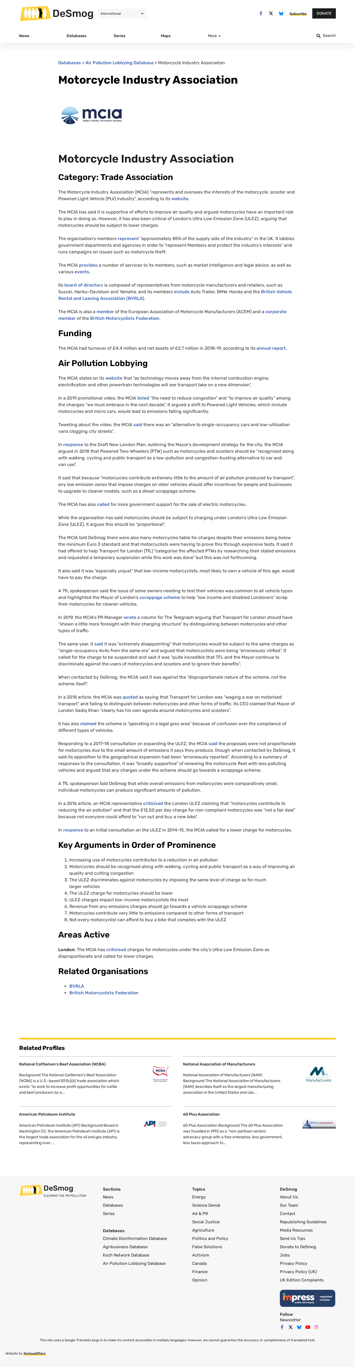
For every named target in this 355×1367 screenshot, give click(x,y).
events (82, 271)
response (73, 444)
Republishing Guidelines (303, 1221)
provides (88, 265)
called (103, 504)
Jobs (285, 1255)
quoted (130, 697)
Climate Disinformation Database (135, 1238)
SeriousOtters (34, 1353)
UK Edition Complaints (302, 1280)
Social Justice (206, 1221)
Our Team (289, 1205)
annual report (271, 348)
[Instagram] (316, 1327)
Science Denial (206, 1205)
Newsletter (290, 1319)
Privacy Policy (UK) (298, 1271)
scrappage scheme (160, 597)
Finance (199, 1271)
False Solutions (207, 1246)
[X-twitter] (271, 13)
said (137, 424)
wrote (130, 617)
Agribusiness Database (125, 1246)
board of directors (83, 285)
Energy (199, 1196)
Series (109, 1213)
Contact (287, 1213)
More (212, 36)
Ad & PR (200, 1213)
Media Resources (296, 1230)
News (108, 1196)
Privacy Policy (293, 1263)
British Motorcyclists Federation (124, 318)
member (105, 311)
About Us (289, 1196)
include (181, 291)
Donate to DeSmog (298, 1246)
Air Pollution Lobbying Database (119, 62)
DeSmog (73, 13)
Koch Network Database (126, 1255)
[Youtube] (308, 1327)
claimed (88, 723)
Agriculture (203, 1230)
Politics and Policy (210, 1238)
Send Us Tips (292, 1238)
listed (143, 398)
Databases (69, 62)
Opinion (199, 1280)
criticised (153, 803)
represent (128, 238)
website (179, 198)
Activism (200, 1255)
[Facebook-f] (261, 13)
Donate (324, 13)
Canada (199, 1263)
